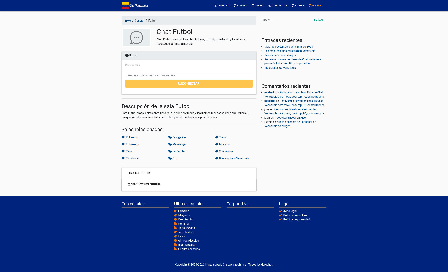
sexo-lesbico (186, 232)
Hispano (241, 5)
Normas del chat (141, 172)
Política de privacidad (296, 219)
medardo (269, 92)
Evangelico (179, 137)
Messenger (179, 144)
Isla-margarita (186, 244)
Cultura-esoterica (189, 249)
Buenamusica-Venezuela (233, 158)
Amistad (223, 5)
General (316, 5)
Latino (259, 5)
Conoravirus (225, 151)
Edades (299, 5)
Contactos (279, 5)
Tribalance (132, 158)
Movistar (224, 144)
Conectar (191, 83)
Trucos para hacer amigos (280, 55)
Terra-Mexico (186, 228)
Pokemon (131, 137)
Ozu (174, 158)
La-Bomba (178, 151)
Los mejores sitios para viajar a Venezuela (289, 51)
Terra (128, 151)
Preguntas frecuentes (145, 184)
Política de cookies (295, 215)
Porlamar (183, 223)
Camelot (183, 211)
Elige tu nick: (133, 64)
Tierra (222, 137)
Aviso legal (290, 211)
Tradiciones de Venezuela (280, 67)
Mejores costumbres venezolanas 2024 (288, 46)
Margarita (184, 215)
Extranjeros (132, 144)
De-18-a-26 (185, 219)
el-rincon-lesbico (188, 240)
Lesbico (183, 236)
